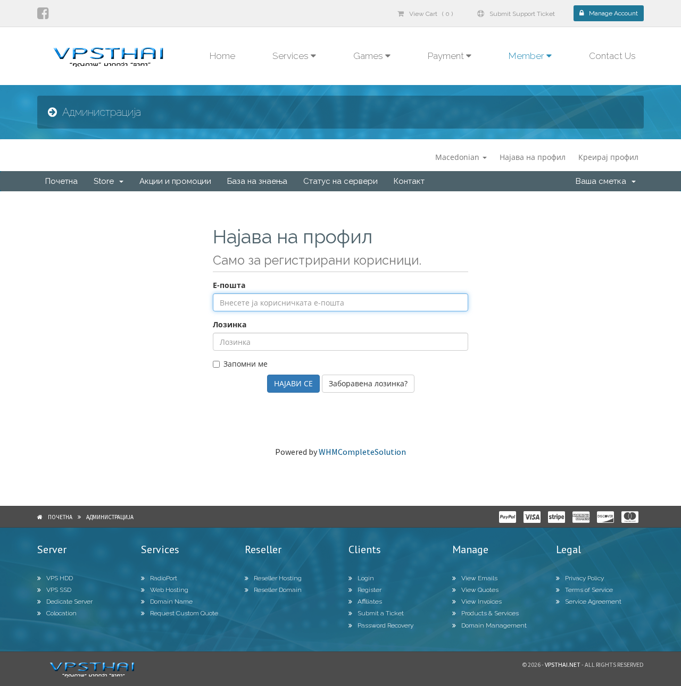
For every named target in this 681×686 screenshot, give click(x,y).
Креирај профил (608, 157)
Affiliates (370, 601)
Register (369, 590)
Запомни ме (245, 364)
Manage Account (613, 13)
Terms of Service (589, 590)
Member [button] (527, 55)
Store (106, 181)
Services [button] (291, 55)
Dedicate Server (69, 601)
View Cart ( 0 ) (431, 14)
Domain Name (171, 601)
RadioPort (163, 578)
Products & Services (490, 613)
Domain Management (494, 625)
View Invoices (481, 601)
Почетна (61, 181)
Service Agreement (593, 601)
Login (366, 578)
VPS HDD (59, 578)
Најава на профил (533, 157)
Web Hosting (169, 590)
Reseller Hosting (278, 578)
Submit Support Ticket (522, 14)
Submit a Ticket (381, 613)
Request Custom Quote (184, 613)
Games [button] (369, 55)
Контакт (409, 181)
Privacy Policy (584, 578)
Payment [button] (447, 55)
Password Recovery (385, 625)
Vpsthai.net (562, 664)
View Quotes (480, 590)
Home (222, 55)
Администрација (110, 517)
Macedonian (458, 157)
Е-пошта (229, 285)
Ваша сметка (603, 181)
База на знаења (257, 181)
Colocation (61, 613)
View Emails (479, 578)
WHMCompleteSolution (362, 451)
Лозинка (229, 324)
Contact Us (612, 55)
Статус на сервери (340, 181)
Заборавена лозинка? (368, 383)
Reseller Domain (278, 590)
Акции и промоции (175, 181)
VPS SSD (58, 590)
